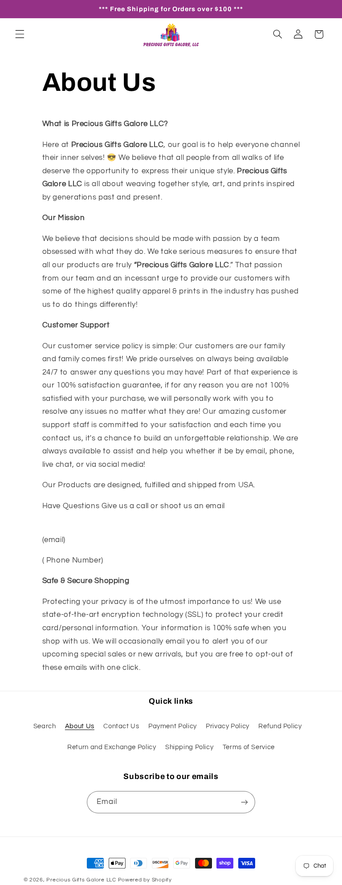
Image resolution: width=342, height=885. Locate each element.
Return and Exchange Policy (111, 747)
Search (44, 726)
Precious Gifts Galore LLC (81, 879)
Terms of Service (249, 747)
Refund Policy (279, 726)
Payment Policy (172, 726)
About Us (79, 726)
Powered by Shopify (145, 879)
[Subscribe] (244, 802)
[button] (19, 34)
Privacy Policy (227, 726)
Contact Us (121, 726)
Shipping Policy (189, 747)
